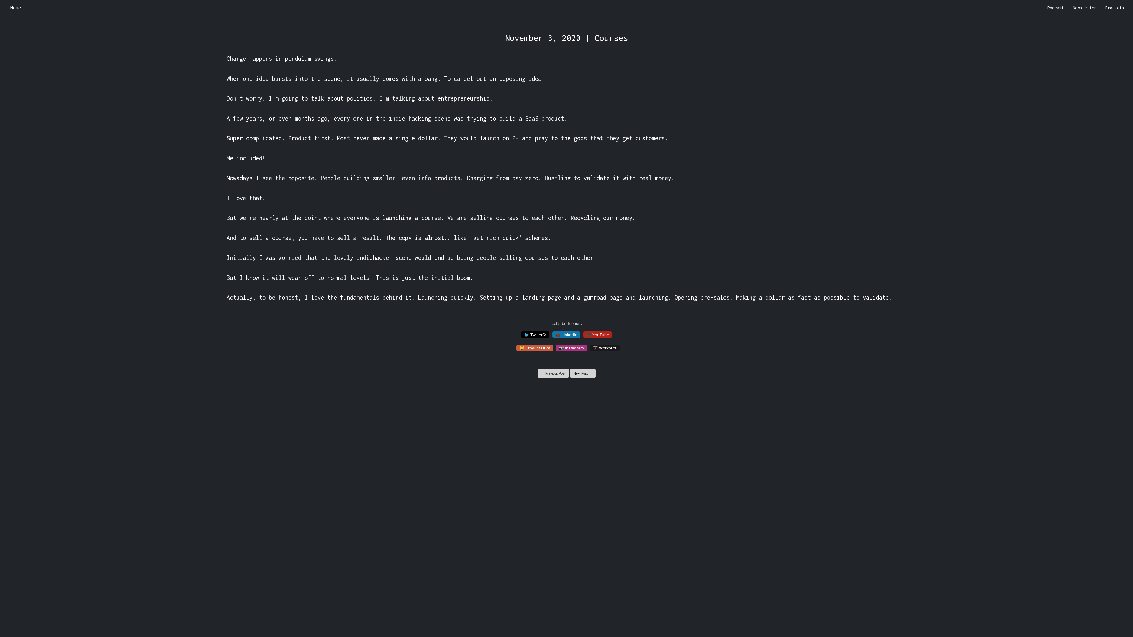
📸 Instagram (571, 348)
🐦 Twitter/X (535, 334)
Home (15, 7)
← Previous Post (553, 373)
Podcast (1055, 7)
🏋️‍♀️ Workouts (605, 348)
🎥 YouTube (597, 334)
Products (1114, 7)
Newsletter (1084, 7)
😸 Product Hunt (534, 348)
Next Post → (583, 373)
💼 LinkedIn (566, 334)
